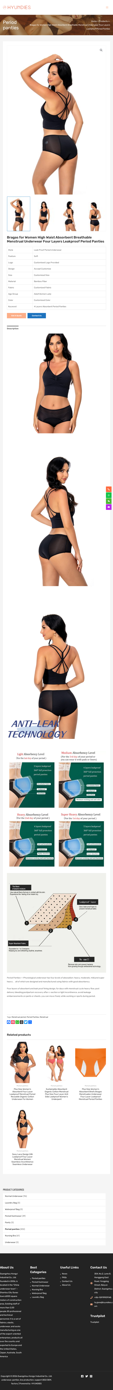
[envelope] (109, 507)
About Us (66, 1285)
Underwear (10, 1242)
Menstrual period (19, 1017)
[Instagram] (91, 1376)
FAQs (64, 1277)
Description (13, 328)
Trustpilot (94, 1322)
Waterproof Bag (12, 1209)
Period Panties (33, 1017)
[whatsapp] (109, 495)
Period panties (12, 1229)
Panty (8, 1222)
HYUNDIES (36, 1383)
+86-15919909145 (102, 1297)
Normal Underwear (14, 1196)
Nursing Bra (10, 1235)
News (64, 1273)
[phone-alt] (109, 489)
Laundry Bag (11, 1203)
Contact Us (67, 1281)
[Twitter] (86, 1376)
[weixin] (109, 501)
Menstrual (44, 1017)
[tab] (13, 329)
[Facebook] (82, 1376)
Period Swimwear (13, 1216)
